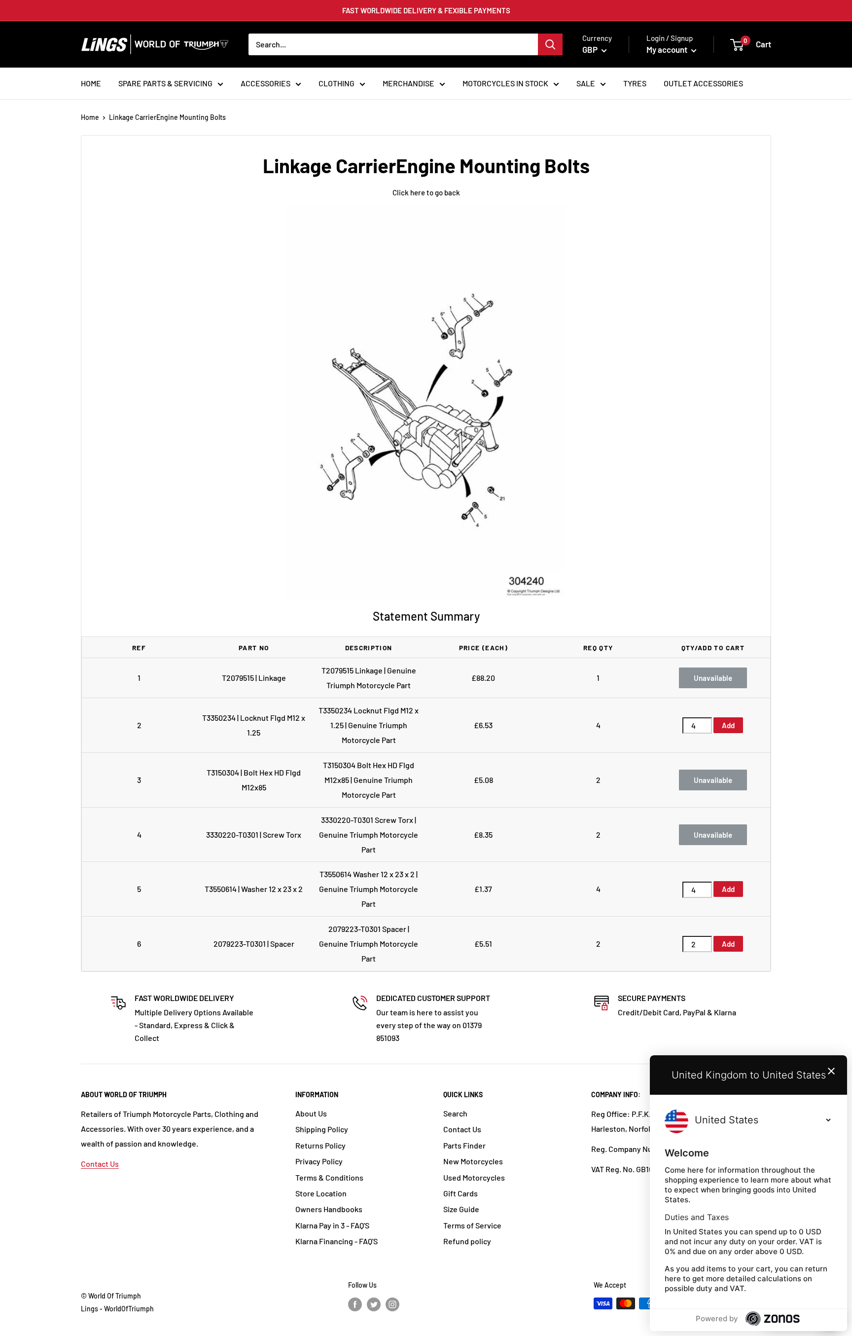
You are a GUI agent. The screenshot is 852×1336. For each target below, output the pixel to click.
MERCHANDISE (408, 83)
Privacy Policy (319, 1161)
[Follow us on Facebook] (355, 1304)
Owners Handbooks (328, 1209)
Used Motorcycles (474, 1177)
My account (667, 49)
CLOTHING (337, 83)
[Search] (550, 44)
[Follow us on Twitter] (374, 1304)
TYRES (634, 83)
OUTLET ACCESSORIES (703, 83)
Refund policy (467, 1241)
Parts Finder (464, 1145)
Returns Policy (320, 1145)
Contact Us (100, 1163)
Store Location (321, 1193)
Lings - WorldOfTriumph (117, 1308)
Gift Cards (460, 1193)
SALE (585, 83)
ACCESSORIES (265, 83)
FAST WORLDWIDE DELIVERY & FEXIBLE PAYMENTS (426, 10)
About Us (311, 1113)
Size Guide (461, 1209)
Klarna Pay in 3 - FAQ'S (332, 1225)
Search (455, 1113)
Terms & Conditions (329, 1177)
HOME (91, 83)
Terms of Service (472, 1225)
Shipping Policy (321, 1129)
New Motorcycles (473, 1161)
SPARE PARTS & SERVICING (165, 83)
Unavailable (713, 677)
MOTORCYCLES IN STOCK (505, 83)
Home (90, 117)
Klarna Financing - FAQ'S (336, 1241)
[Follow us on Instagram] (392, 1304)
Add (728, 725)
